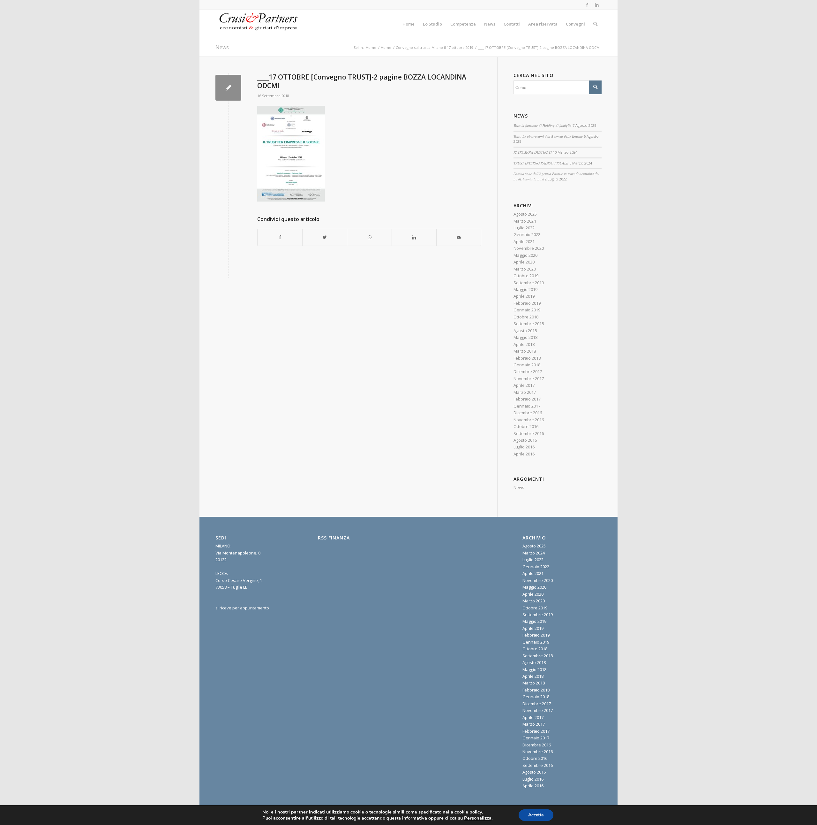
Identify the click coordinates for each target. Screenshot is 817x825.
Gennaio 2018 (526, 365)
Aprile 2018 (524, 344)
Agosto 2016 (525, 440)
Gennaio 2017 (526, 406)
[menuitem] (408, 24)
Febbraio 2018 (527, 358)
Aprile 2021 (524, 241)
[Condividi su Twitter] (325, 237)
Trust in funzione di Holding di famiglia (542, 125)
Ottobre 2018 (525, 317)
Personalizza (477, 818)
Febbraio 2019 (527, 303)
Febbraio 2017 (527, 399)
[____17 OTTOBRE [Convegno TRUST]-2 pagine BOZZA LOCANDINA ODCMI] (228, 88)
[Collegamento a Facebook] (587, 5)
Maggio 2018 (525, 337)
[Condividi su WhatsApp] (369, 237)
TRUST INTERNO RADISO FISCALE (540, 163)
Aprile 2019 (524, 296)
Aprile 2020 (524, 262)
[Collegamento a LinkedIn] (597, 5)
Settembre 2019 (528, 283)
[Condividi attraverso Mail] (459, 237)
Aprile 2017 (524, 385)
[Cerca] (595, 24)
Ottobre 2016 (525, 426)
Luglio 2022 (524, 228)
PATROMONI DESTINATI (532, 152)
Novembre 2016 (528, 420)
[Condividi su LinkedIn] (414, 237)
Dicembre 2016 (527, 413)
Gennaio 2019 (526, 310)
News (222, 47)
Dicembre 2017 (527, 371)
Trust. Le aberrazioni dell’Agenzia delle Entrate (548, 136)
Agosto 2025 (525, 214)
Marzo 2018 (524, 351)
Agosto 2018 (525, 330)
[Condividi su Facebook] (280, 237)
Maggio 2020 (525, 255)
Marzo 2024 (524, 221)
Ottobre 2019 (525, 276)
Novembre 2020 (528, 248)
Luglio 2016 (524, 447)
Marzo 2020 (524, 269)
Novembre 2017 (528, 378)
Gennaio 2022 (526, 234)
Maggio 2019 (525, 289)
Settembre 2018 (528, 323)
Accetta (536, 815)
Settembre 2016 (528, 433)
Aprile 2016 (524, 454)
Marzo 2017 (524, 392)
